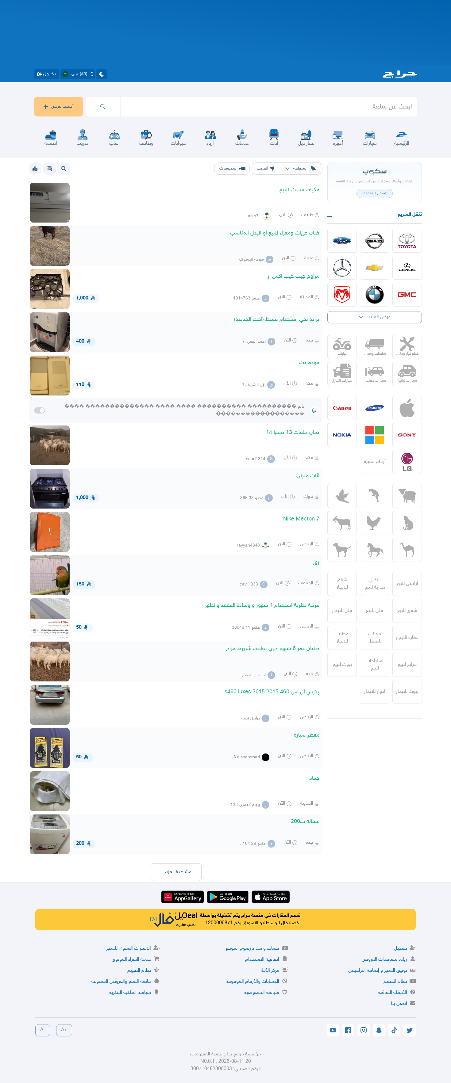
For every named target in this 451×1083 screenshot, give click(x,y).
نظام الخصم (395, 982)
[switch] (39, 410)
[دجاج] (374, 523)
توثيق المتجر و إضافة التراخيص (377, 971)
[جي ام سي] (407, 295)
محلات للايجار (342, 637)
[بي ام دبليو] (374, 295)
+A (64, 1030)
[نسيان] (374, 241)
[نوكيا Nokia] (342, 435)
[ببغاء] (374, 496)
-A (42, 1030)
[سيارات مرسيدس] (342, 268)
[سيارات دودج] (342, 295)
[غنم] (407, 496)
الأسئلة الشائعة (392, 993)
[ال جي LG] (407, 462)
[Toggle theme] (101, 74)
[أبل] (407, 550)
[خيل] (374, 550)
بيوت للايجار (407, 692)
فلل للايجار (342, 611)
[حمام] (342, 496)
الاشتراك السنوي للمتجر (128, 948)
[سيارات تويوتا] (407, 241)
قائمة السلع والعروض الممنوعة (121, 982)
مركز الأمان (269, 971)
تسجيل (400, 948)
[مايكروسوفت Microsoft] (374, 435)
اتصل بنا (399, 1004)
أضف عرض (62, 106)
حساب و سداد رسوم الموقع (252, 948)
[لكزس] (407, 268)
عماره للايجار (407, 638)
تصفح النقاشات (374, 193)
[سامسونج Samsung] (374, 408)
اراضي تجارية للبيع (374, 583)
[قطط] (407, 523)
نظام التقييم (139, 971)
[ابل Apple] (407, 408)
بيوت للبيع (342, 665)
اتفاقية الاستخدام (262, 960)
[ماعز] (342, 523)
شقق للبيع (407, 611)
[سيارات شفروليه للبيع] (374, 268)
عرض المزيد (379, 317)
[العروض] (35, 168)
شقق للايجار (342, 583)
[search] (103, 106)
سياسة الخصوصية (261, 993)
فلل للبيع (374, 611)
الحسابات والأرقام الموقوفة (252, 982)
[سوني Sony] (407, 435)
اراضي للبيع (407, 584)
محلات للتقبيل (374, 637)
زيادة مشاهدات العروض (384, 960)
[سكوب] (49, 168)
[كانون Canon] (342, 408)
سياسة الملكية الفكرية (130, 993)
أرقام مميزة (375, 462)
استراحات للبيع (375, 664)
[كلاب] (342, 550)
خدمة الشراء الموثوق (131, 960)
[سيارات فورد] (342, 241)
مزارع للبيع (407, 665)
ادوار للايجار (374, 692)
